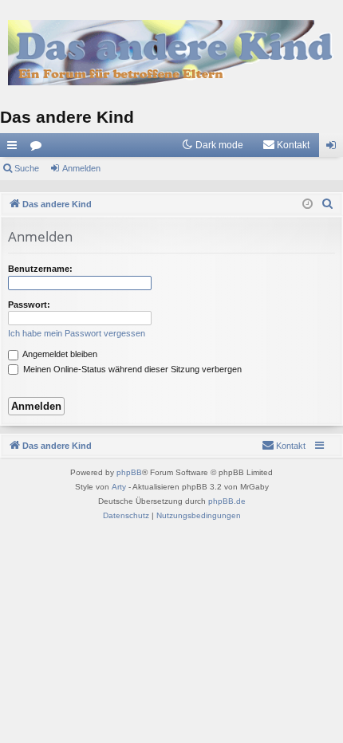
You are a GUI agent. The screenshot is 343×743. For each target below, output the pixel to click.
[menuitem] (286, 145)
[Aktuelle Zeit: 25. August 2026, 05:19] (307, 204)
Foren (39, 148)
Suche (26, 168)
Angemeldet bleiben (59, 354)
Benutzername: (40, 268)
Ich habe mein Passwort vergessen (76, 333)
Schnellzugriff (15, 148)
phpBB (129, 472)
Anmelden (81, 168)
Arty (119, 486)
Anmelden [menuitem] (334, 148)
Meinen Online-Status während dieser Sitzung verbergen (131, 369)
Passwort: (29, 304)
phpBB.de (227, 501)
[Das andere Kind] (171, 52)
